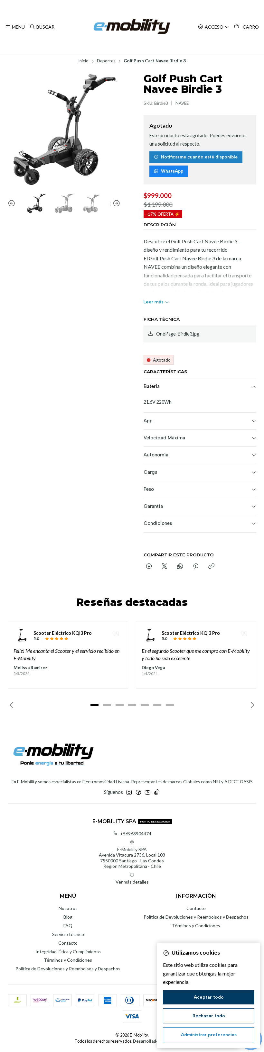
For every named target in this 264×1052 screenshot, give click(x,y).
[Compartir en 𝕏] (164, 566)
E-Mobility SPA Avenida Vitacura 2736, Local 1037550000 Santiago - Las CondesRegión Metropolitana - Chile (132, 858)
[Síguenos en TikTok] (157, 792)
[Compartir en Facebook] (149, 566)
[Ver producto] (22, 635)
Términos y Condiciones (68, 960)
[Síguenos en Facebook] (138, 792)
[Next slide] (115, 203)
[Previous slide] (12, 203)
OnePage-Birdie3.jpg (177, 334)
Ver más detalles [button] (132, 882)
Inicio (83, 61)
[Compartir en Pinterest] (195, 566)
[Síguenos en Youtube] (148, 792)
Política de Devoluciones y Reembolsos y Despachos (67, 968)
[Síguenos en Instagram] (129, 792)
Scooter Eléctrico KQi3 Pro (62, 633)
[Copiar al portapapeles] (211, 566)
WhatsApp (172, 171)
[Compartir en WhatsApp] (180, 566)
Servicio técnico (68, 934)
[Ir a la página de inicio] (132, 27)
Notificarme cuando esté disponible (199, 156)
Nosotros (68, 908)
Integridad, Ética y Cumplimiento (68, 951)
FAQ (67, 925)
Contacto (68, 943)
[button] (94, 705)
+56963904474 (135, 833)
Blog (67, 917)
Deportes (106, 61)
